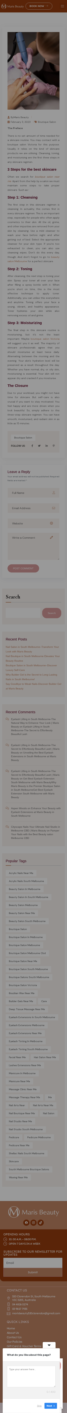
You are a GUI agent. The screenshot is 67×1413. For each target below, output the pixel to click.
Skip (39, 1405)
